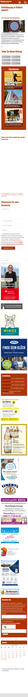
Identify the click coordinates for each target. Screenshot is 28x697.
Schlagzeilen (14, 194)
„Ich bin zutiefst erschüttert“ (18, 378)
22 (12, 655)
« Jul (2, 659)
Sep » (5, 659)
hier (24, 612)
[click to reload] (9, 626)
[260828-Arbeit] (13, 90)
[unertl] (10, 484)
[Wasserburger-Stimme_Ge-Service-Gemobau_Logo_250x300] (10, 400)
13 (5, 653)
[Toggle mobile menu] (20, 2)
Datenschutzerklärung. (16, 240)
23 (16, 655)
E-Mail (4, 613)
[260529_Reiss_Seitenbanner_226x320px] (10, 561)
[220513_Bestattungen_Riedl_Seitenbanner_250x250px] (14, 499)
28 (9, 657)
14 (9, 653)
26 (1, 657)
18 (24, 653)
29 (12, 657)
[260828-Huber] (14, 109)
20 (5, 655)
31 (20, 657)
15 (12, 653)
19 (1, 655)
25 (24, 655)
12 (1, 653)
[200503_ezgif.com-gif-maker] (10, 459)
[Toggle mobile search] (25, 2)
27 (5, 657)
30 (16, 657)
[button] (6, 57)
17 (20, 653)
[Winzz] (10, 313)
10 (20, 651)
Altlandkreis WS (8, 194)
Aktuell (2, 194)
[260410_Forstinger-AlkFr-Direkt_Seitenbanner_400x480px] (14, 424)
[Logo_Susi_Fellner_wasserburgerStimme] (10, 528)
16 (16, 653)
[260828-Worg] (13, 72)
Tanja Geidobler (6, 193)
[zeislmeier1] (10, 589)
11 (24, 651)
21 (9, 655)
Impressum (17, 669)
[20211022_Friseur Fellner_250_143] (10, 547)
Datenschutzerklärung (15, 619)
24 (20, 655)
